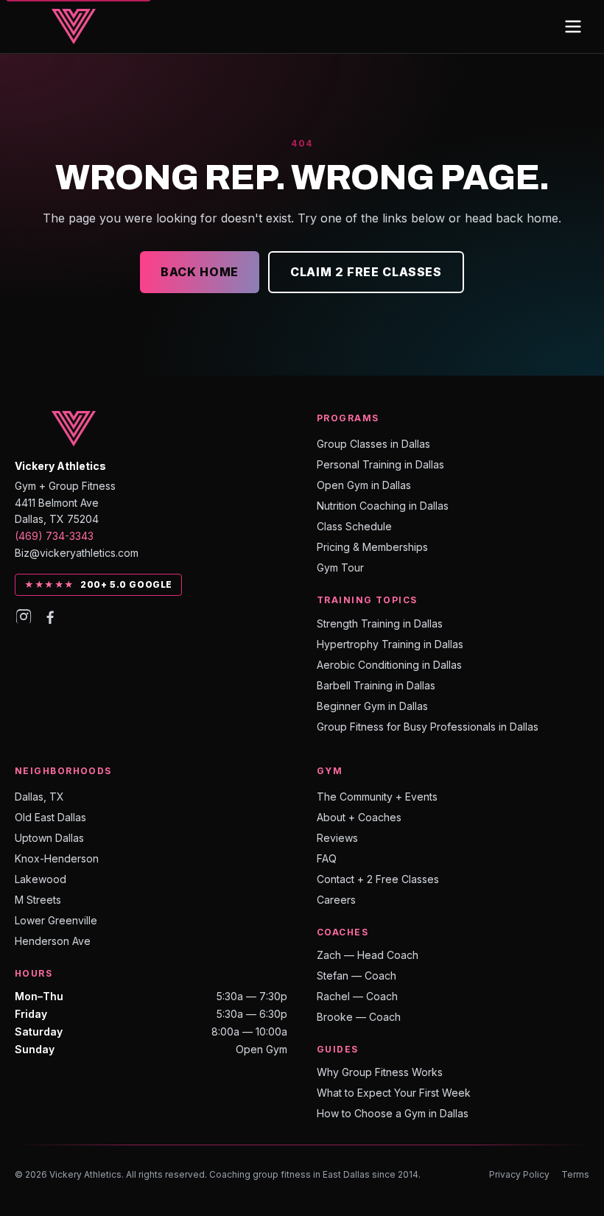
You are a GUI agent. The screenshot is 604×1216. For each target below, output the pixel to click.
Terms (575, 1174)
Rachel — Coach (357, 996)
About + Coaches (359, 817)
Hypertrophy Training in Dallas (390, 644)
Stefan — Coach (356, 975)
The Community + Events (377, 796)
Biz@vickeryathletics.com (76, 553)
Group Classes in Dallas (373, 443)
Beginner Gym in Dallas (372, 706)
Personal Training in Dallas (380, 464)
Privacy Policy (519, 1174)
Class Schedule (354, 526)
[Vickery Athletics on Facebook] (50, 616)
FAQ (327, 858)
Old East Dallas (50, 817)
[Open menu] (573, 26)
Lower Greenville (56, 920)
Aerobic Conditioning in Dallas (389, 664)
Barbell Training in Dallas (376, 685)
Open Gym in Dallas (364, 485)
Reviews (337, 838)
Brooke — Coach (359, 1017)
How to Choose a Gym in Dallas (392, 1113)
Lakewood (40, 879)
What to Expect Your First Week (394, 1092)
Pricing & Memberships (372, 547)
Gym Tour (340, 567)
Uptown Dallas (49, 838)
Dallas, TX (39, 796)
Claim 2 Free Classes (366, 271)
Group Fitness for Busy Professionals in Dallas (427, 726)
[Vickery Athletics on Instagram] (23, 616)
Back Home (200, 271)
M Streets (38, 899)
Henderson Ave (53, 941)
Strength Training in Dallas (380, 623)
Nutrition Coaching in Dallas (383, 505)
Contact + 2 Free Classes (378, 879)
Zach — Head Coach (367, 955)
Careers (336, 899)
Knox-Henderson (57, 858)
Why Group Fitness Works (380, 1072)
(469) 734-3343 (54, 536)
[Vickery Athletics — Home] (74, 26)
